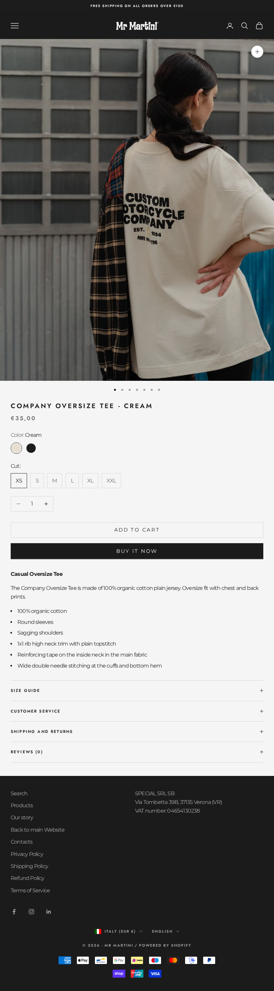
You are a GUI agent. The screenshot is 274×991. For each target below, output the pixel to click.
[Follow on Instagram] (31, 911)
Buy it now (137, 551)
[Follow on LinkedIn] (48, 911)
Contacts (22, 842)
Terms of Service (30, 890)
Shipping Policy (29, 866)
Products (22, 805)
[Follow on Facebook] (14, 911)
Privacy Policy (27, 854)
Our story (22, 817)
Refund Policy (27, 878)
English (162, 931)
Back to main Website (37, 830)
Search (19, 793)
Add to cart (137, 530)
